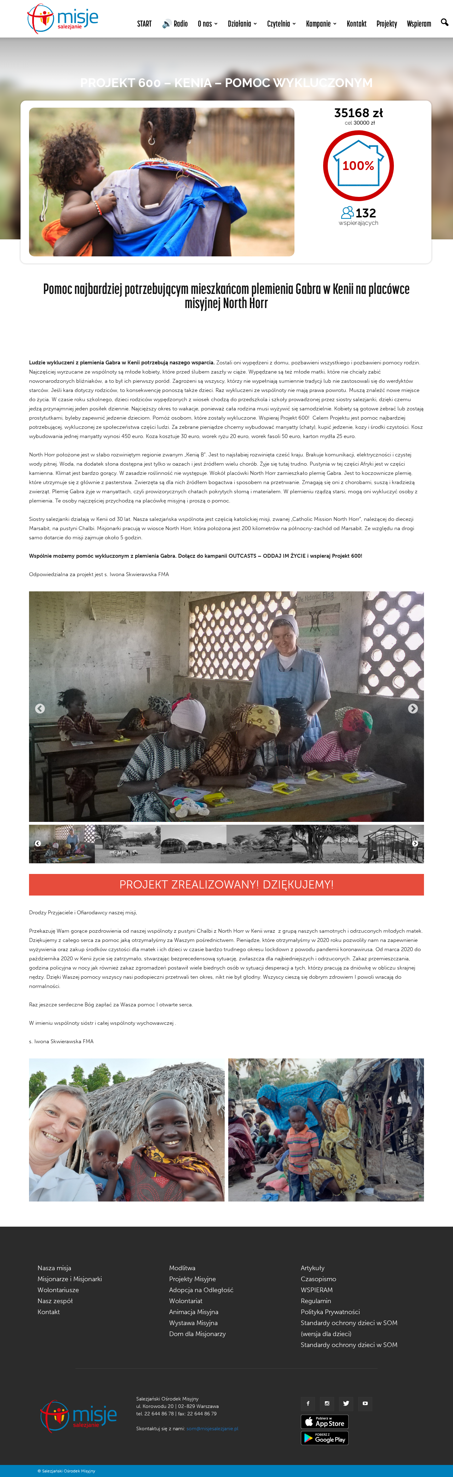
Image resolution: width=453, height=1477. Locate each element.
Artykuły (313, 1268)
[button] (444, 23)
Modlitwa (182, 1268)
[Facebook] (308, 1404)
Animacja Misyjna (193, 1312)
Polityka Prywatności (330, 1312)
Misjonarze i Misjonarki (70, 1279)
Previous (40, 709)
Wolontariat (185, 1301)
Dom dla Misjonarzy (197, 1334)
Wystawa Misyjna (193, 1323)
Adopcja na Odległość (201, 1290)
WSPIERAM (317, 1290)
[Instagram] (327, 1404)
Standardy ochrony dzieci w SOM (349, 1345)
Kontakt (357, 23)
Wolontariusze (58, 1290)
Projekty (387, 23)
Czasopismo (318, 1279)
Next (413, 709)
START (144, 23)
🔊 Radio (175, 23)
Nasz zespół (55, 1301)
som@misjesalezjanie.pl (212, 1429)
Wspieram (419, 23)
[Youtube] (365, 1404)
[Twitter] (346, 1404)
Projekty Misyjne (192, 1279)
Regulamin (316, 1301)
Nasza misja (54, 1268)
